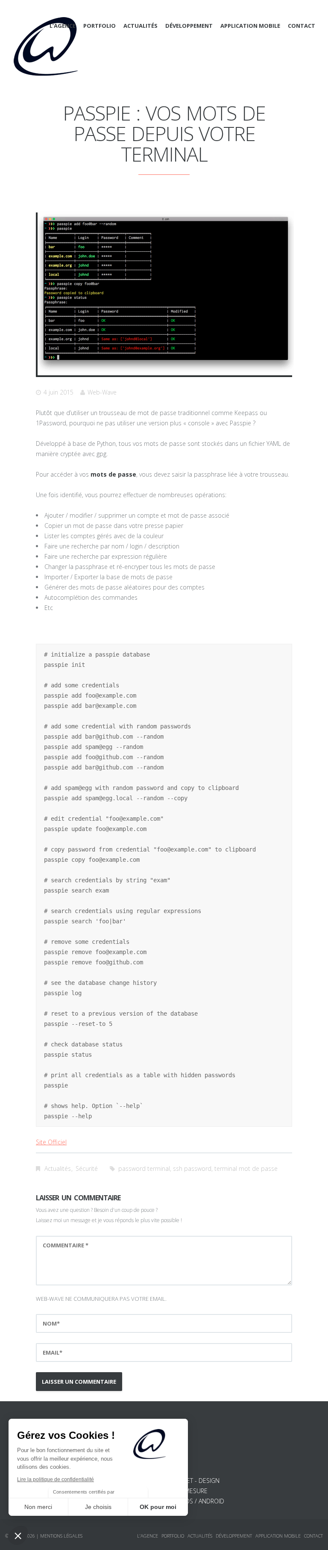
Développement (189, 25)
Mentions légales (61, 1535)
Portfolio (99, 25)
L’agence (63, 25)
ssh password (192, 1168)
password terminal (144, 1168)
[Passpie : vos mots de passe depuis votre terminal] (166, 293)
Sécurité (87, 1168)
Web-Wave (102, 392)
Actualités (140, 25)
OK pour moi (158, 1506)
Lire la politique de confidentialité (55, 1479)
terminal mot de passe (246, 1168)
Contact (301, 25)
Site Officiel (51, 1142)
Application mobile (250, 25)
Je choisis (98, 1506)
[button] (18, 1535)
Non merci (38, 1506)
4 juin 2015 (58, 392)
